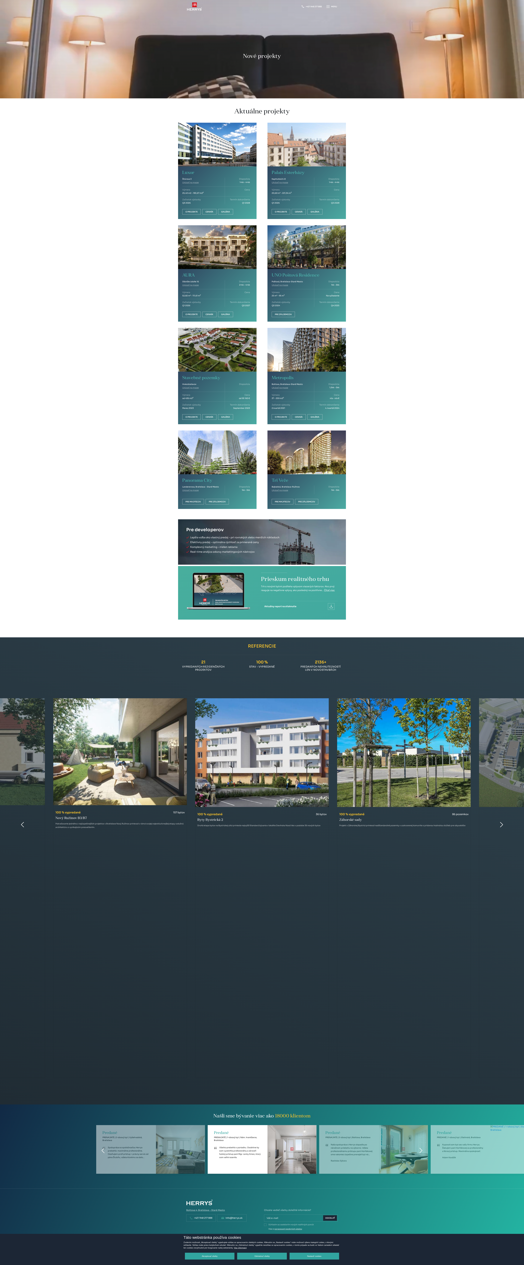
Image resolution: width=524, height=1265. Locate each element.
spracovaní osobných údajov (288, 1229)
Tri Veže (280, 480)
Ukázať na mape (190, 182)
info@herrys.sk (234, 1217)
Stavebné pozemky (201, 378)
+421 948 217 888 (203, 1217)
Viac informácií (240, 1248)
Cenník (209, 212)
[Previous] (103, 1150)
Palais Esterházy (288, 173)
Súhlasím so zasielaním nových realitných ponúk (291, 1224)
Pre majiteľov (193, 501)
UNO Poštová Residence (295, 275)
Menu (334, 6)
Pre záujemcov (283, 314)
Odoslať (330, 1218)
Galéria (225, 212)
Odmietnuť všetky (262, 1256)
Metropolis (283, 378)
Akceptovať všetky (210, 1256)
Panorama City (197, 480)
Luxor (188, 173)
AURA (188, 275)
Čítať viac (329, 590)
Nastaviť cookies (314, 1256)
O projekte (191, 212)
